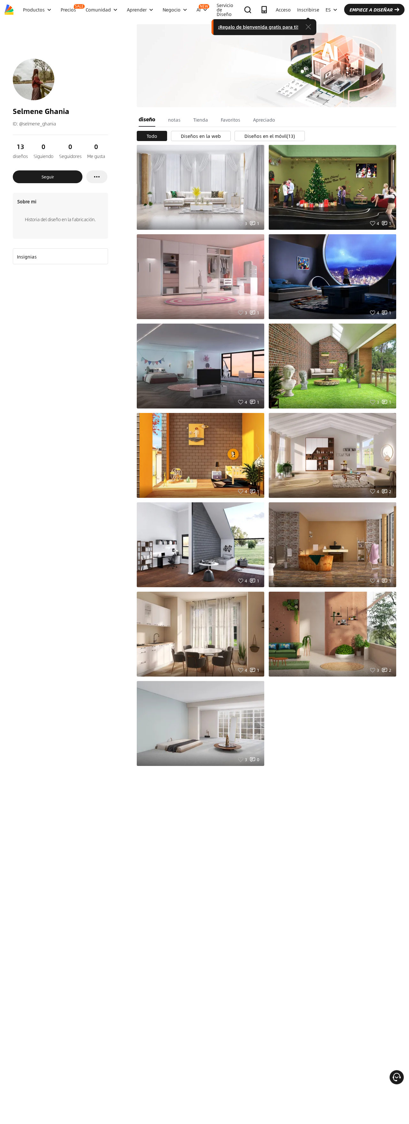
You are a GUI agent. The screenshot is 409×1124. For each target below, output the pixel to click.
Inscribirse (308, 9)
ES (328, 9)
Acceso (283, 9)
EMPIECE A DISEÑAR (370, 9)
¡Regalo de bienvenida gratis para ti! (258, 27)
